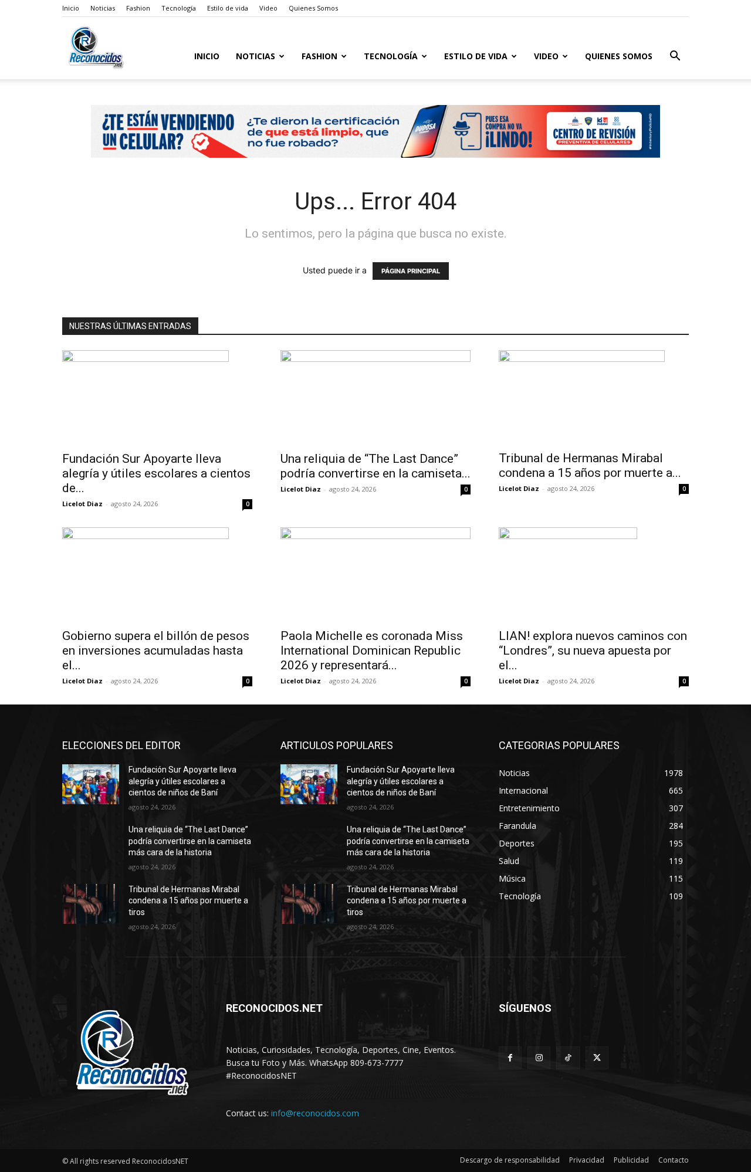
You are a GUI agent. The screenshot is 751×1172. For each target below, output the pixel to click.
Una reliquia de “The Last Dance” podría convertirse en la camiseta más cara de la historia (189, 841)
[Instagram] (538, 1057)
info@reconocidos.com (315, 1113)
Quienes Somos (313, 8)
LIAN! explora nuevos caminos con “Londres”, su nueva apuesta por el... (593, 650)
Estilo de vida (227, 8)
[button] (675, 57)
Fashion (138, 8)
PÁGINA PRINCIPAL (410, 271)
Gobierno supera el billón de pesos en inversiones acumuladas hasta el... (155, 650)
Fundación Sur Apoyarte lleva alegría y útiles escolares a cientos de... (156, 473)
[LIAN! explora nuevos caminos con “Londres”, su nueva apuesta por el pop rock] (594, 574)
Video (268, 8)
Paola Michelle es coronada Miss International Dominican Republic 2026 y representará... (371, 650)
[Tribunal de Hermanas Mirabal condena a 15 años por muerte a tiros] (594, 396)
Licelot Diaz (82, 503)
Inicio (70, 8)
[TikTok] (567, 1057)
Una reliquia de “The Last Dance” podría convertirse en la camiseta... (375, 466)
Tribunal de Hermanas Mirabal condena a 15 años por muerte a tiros (188, 901)
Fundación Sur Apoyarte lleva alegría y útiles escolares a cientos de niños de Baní (182, 781)
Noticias (102, 8)
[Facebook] (510, 1057)
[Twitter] (597, 1057)
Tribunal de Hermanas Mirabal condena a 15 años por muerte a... (590, 465)
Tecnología (178, 8)
